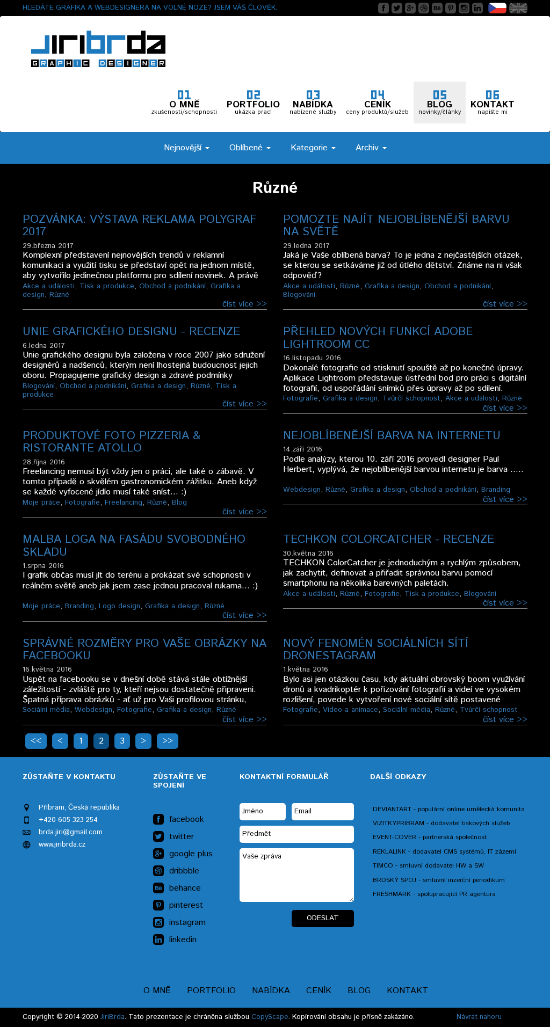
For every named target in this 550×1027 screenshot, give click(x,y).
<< (36, 741)
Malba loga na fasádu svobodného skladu (134, 545)
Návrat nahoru (479, 1017)
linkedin (183, 940)
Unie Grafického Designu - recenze (131, 332)
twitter (181, 837)
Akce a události (49, 286)
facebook (186, 820)
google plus (191, 854)
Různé (59, 294)
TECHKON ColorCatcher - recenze (388, 539)
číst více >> (244, 304)
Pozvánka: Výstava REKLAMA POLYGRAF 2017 (139, 226)
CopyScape (269, 1017)
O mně (157, 991)
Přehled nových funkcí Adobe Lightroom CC (378, 338)
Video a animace (350, 709)
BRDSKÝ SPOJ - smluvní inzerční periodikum (439, 880)
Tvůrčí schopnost (411, 398)
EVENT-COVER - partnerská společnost (430, 837)
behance (185, 888)
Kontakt (407, 991)
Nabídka (271, 991)
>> (167, 741)
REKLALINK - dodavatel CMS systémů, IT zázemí (444, 851)
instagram (187, 923)
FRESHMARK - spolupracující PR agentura (434, 894)
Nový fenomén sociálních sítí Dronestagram (375, 650)
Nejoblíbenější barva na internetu (392, 436)
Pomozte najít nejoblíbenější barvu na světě (396, 226)
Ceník (318, 991)
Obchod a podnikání (172, 286)
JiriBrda (112, 1017)
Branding (495, 489)
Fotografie (300, 398)
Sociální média (46, 709)
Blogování (299, 294)
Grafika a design (392, 286)
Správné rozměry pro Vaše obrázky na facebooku (144, 650)
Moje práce (41, 502)
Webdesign (302, 489)
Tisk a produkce (106, 286)
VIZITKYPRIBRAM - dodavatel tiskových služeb (441, 823)
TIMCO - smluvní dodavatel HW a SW (428, 865)
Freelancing (123, 502)
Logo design (119, 606)
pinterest (186, 906)
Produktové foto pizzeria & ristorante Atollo (111, 442)
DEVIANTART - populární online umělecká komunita (449, 809)
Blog (179, 502)
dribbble (184, 871)
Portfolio (211, 991)
